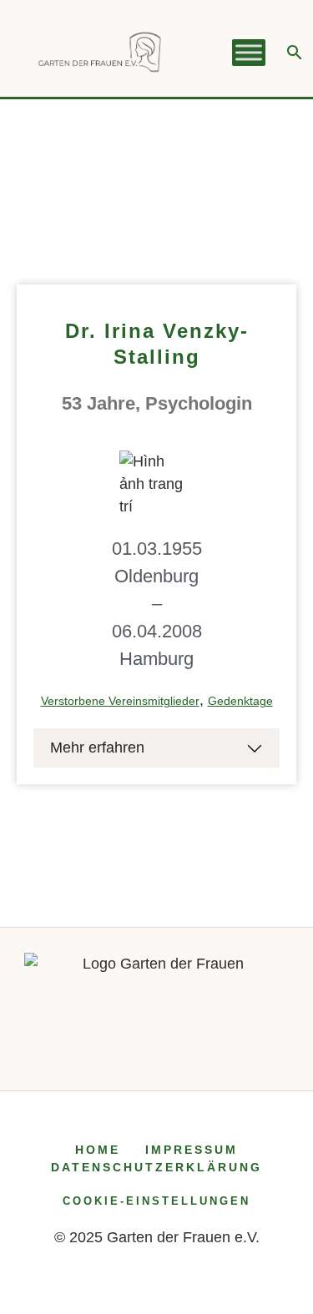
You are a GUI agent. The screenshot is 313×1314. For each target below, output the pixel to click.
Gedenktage (240, 700)
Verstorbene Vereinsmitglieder (120, 700)
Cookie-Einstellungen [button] (156, 1201)
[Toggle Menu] (248, 52)
